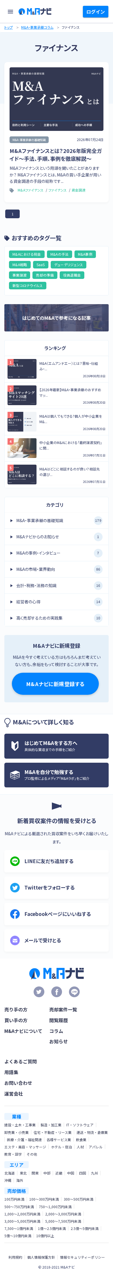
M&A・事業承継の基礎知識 (58, 520)
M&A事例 (85, 254)
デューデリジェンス (68, 264)
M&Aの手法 (59, 254)
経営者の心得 (58, 602)
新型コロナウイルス (27, 285)
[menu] (10, 11)
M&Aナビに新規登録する (55, 684)
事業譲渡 (19, 275)
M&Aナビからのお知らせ (57, 537)
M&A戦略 (19, 264)
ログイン (95, 11)
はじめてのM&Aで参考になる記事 (56, 317)
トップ (8, 27)
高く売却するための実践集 (58, 618)
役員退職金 (72, 275)
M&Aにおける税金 (26, 254)
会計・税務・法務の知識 (58, 585)
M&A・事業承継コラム (37, 27)
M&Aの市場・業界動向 (58, 569)
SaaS (41, 264)
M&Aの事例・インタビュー (57, 553)
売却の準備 (45, 275)
